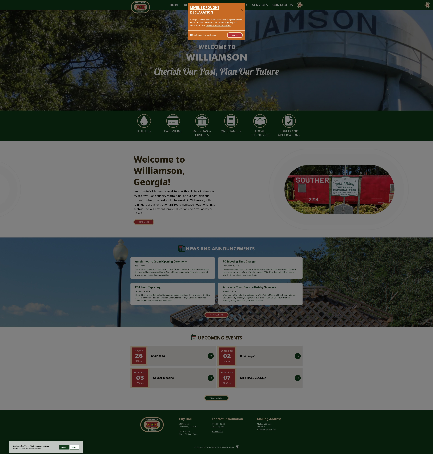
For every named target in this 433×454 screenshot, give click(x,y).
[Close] (242, 10)
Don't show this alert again (204, 35)
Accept (64, 447)
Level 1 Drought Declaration (218, 25)
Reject (74, 447)
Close (235, 35)
